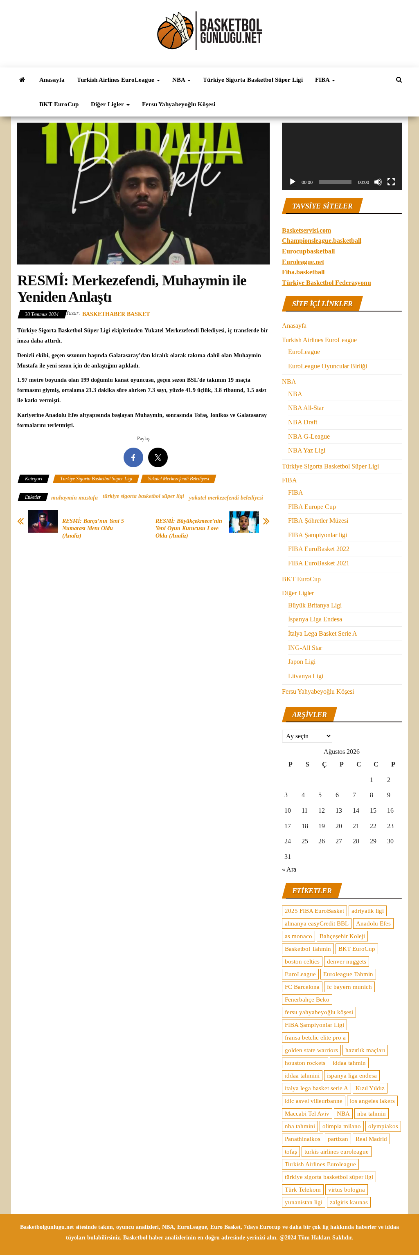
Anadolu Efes (373, 923)
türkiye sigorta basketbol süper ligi (143, 496)
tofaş (291, 1151)
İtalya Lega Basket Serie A (322, 633)
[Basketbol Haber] (22, 79)
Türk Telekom (303, 1189)
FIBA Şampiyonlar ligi (317, 534)
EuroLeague (304, 351)
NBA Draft (302, 422)
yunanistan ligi (303, 1202)
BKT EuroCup (59, 104)
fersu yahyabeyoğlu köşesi (319, 1012)
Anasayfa (52, 79)
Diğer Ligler (108, 104)
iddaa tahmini (302, 1075)
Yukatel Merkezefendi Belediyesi (178, 479)
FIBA (323, 79)
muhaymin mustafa (74, 498)
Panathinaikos (302, 1139)
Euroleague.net (303, 261)
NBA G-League (309, 436)
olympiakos (383, 1126)
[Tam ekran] (391, 182)
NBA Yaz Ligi (306, 450)
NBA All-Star (306, 407)
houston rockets (305, 1063)
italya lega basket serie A (316, 1088)
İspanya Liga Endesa (315, 619)
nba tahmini (300, 1126)
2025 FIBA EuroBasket (314, 911)
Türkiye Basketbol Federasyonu (326, 282)
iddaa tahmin (349, 1063)
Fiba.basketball (303, 272)
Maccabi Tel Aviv (307, 1113)
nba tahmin (371, 1113)
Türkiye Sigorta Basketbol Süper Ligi (253, 79)
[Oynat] (292, 182)
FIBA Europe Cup (312, 506)
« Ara (289, 869)
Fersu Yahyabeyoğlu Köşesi (178, 104)
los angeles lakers (372, 1101)
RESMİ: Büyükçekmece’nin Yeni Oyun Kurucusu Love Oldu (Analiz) (188, 528)
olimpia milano (341, 1126)
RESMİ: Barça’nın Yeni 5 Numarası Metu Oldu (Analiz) (93, 528)
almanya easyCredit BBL (317, 923)
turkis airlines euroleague (336, 1151)
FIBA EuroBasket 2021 (318, 563)
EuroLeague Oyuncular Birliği (327, 366)
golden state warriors (311, 1050)
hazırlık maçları (365, 1050)
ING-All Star (305, 647)
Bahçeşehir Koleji (342, 936)
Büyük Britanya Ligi (315, 605)
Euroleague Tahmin (348, 974)
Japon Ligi (301, 661)
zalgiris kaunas (349, 1202)
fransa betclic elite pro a (315, 1037)
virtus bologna (346, 1189)
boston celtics (302, 961)
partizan (338, 1139)
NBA (179, 79)
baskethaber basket (116, 314)
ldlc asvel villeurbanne (313, 1101)
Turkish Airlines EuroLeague (116, 79)
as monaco (298, 936)
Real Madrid (371, 1139)
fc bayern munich (349, 987)
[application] (342, 156)
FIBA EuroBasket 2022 (318, 548)
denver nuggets (346, 961)
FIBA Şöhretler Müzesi (318, 520)
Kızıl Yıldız (370, 1088)
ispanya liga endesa (352, 1075)
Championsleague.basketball (321, 240)
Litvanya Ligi (305, 675)
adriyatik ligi (367, 911)
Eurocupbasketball (308, 251)
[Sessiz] (378, 182)
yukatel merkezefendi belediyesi (226, 498)
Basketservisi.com (306, 230)
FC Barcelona (302, 987)
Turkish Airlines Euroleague (320, 1164)
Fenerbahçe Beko (307, 999)
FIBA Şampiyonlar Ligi (314, 1025)
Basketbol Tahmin (308, 949)
